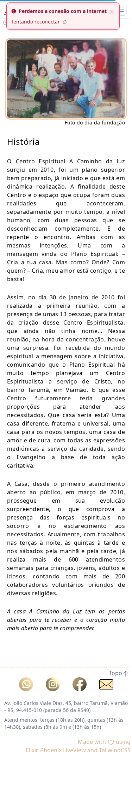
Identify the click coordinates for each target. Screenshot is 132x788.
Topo (115, 673)
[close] (111, 11)
